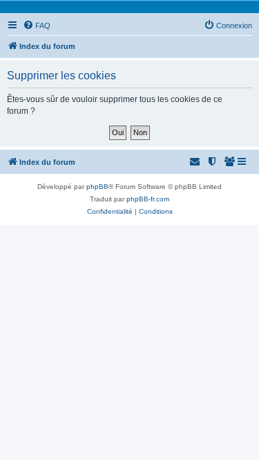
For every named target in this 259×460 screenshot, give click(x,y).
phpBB (97, 186)
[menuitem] (36, 25)
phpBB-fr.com (147, 199)
